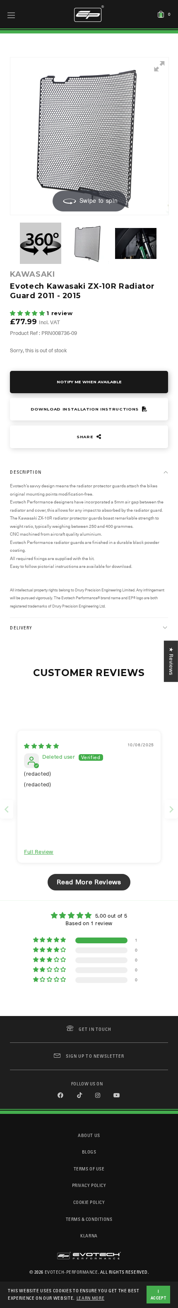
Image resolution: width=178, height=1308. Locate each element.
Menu (11, 15)
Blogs (89, 1151)
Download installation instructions (85, 409)
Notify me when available (89, 382)
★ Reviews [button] (171, 661)
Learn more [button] (91, 1298)
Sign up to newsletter (95, 1056)
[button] (28, 313)
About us (89, 1135)
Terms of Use (89, 1168)
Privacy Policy (89, 1185)
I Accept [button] (158, 1294)
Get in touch (95, 1029)
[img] (41, 746)
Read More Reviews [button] (89, 882)
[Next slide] (171, 809)
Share (86, 436)
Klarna (88, 1235)
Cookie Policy (89, 1202)
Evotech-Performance (71, 1272)
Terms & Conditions (89, 1219)
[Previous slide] (6, 809)
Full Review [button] (38, 851)
